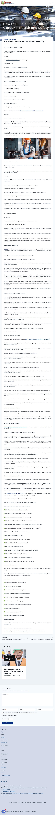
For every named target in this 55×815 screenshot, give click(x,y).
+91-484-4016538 (6, 789)
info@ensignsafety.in (7, 795)
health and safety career (9, 631)
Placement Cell (4, 742)
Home (10, 802)
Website (39, 709)
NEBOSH (6, 249)
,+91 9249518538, (26, 793)
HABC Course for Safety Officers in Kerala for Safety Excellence (13, 671)
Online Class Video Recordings (39, 802)
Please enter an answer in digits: (9, 715)
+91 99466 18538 (6, 793)
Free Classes (3, 767)
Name (4, 709)
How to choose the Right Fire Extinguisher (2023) (13, 638)
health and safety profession (13, 60)
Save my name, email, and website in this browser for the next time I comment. (20, 712)
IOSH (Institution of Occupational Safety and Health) (37, 339)
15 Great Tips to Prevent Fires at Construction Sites (41, 638)
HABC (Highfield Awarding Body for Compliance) (15, 427)
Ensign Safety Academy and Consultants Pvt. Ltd (31, 110)
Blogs (2, 732)
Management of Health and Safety (14, 493)
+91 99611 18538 (20, 793)
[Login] (50, 2)
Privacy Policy (28, 802)
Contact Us (20, 802)
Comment (5, 694)
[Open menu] (52, 3)
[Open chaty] (4, 811)
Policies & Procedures (5, 775)
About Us (3, 772)
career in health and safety (10, 39)
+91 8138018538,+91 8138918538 (36, 793)
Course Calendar (4, 740)
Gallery (2, 747)
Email (21, 709)
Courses (2, 737)
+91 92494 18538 (13, 793)
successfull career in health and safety (36, 631)
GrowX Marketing (8, 43)
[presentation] (14, 658)
